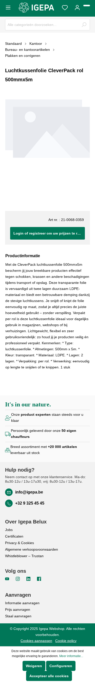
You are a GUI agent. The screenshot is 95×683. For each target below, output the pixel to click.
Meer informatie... (71, 656)
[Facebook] (39, 579)
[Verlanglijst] (65, 7)
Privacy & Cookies (19, 543)
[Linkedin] (28, 579)
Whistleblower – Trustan (24, 556)
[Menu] (9, 7)
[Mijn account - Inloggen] (77, 7)
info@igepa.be (29, 492)
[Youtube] (7, 579)
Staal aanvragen (18, 616)
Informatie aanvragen (22, 603)
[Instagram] (18, 579)
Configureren (60, 666)
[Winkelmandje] (86, 5)
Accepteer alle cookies (49, 676)
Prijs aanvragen (17, 610)
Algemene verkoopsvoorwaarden (31, 549)
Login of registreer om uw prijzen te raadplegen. (49, 233)
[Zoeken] (84, 24)
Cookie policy (66, 641)
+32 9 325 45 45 (29, 503)
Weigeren (34, 666)
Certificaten (14, 536)
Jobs (9, 530)
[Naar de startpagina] (36, 8)
